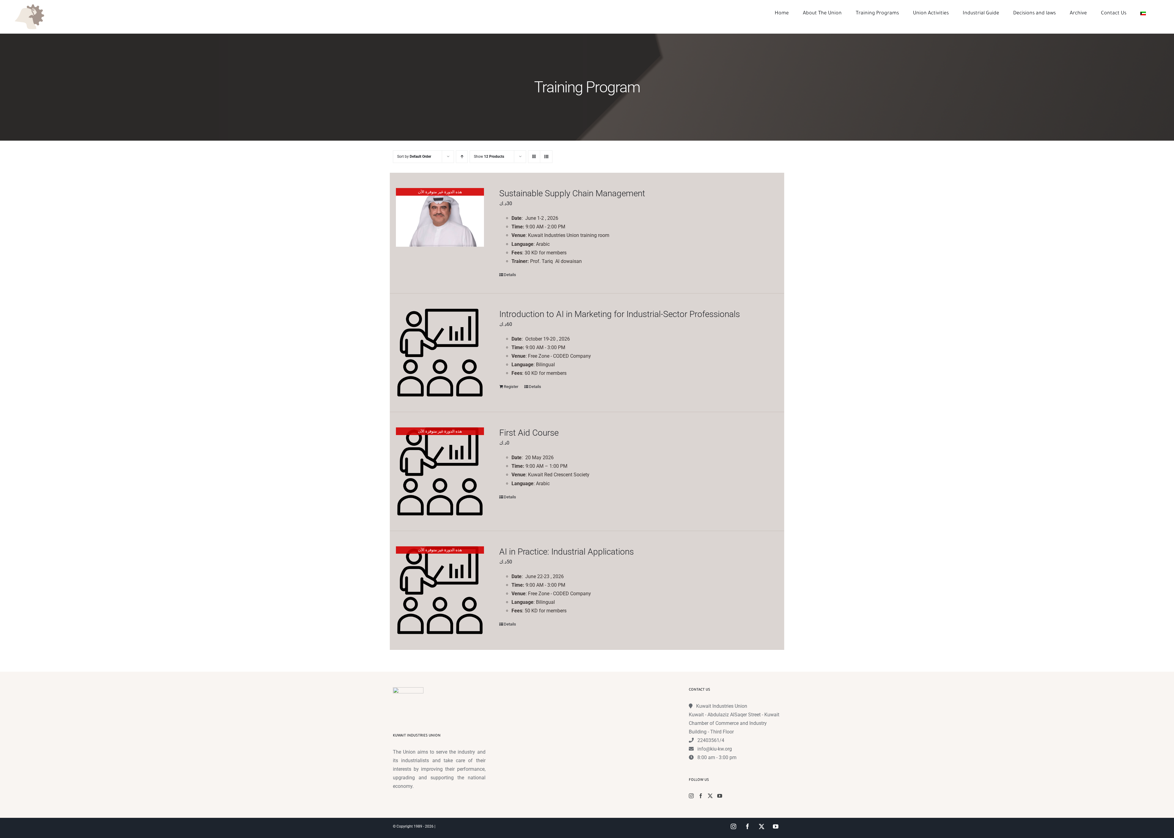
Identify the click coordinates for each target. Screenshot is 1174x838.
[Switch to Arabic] (1143, 13)
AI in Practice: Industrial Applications (566, 552)
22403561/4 (710, 740)
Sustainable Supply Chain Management (572, 193)
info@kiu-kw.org (714, 749)
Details (510, 274)
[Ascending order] (462, 156)
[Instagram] (691, 795)
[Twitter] (710, 795)
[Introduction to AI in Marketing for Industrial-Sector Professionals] (440, 353)
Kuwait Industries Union (721, 706)
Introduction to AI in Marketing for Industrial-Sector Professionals (619, 314)
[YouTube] (719, 795)
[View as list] (546, 157)
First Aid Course (529, 433)
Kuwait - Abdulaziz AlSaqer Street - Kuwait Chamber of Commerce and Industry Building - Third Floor (734, 723)
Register (511, 386)
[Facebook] (700, 795)
